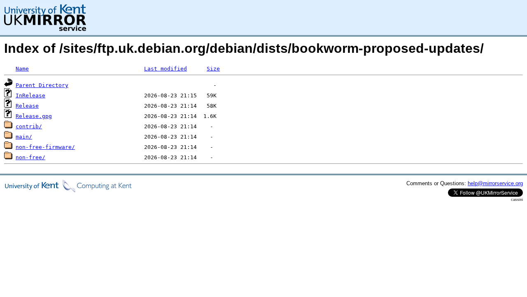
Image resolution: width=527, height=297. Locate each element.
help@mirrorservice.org (495, 183)
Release (27, 106)
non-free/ (30, 157)
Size (213, 69)
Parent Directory (42, 85)
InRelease (30, 95)
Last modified (165, 69)
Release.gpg (34, 116)
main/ (24, 137)
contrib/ (29, 126)
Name (22, 69)
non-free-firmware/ (45, 147)
